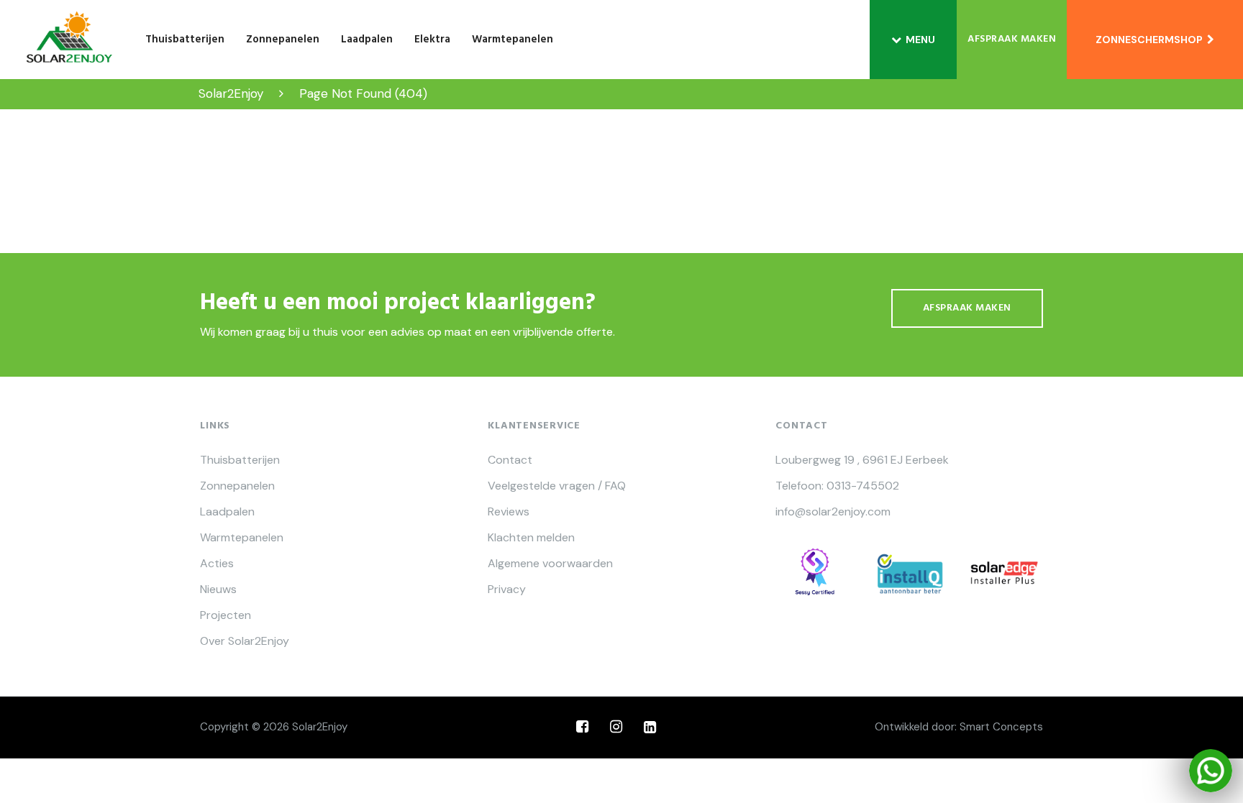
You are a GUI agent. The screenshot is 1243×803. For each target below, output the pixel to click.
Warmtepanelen (512, 39)
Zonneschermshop (1151, 39)
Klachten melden (531, 537)
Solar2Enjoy (319, 727)
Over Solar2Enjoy (244, 641)
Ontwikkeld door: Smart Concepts (959, 727)
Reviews (508, 512)
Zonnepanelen (282, 39)
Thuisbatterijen (184, 39)
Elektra (432, 39)
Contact (510, 460)
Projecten (225, 615)
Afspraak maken (1011, 39)
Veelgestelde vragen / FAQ (557, 486)
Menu (920, 39)
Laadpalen (367, 39)
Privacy (507, 589)
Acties (217, 563)
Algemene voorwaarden (550, 563)
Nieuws (218, 589)
